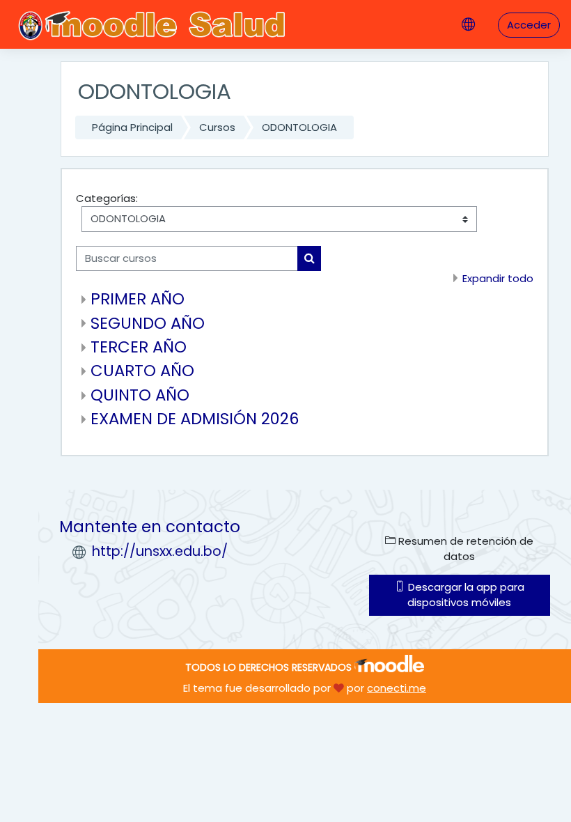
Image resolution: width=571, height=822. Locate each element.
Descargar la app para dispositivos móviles (464, 595)
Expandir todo (497, 278)
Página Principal (132, 127)
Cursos (217, 127)
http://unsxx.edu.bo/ (160, 551)
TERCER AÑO (139, 347)
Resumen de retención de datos (464, 549)
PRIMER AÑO (138, 299)
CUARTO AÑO (142, 370)
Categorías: (107, 198)
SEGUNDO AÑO (148, 323)
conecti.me (396, 688)
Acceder (529, 24)
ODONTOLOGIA (299, 127)
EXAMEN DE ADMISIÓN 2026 (195, 419)
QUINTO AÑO (140, 395)
